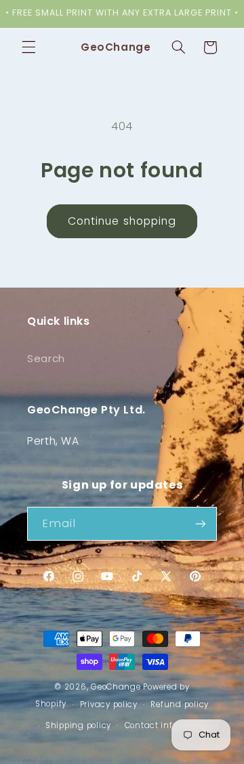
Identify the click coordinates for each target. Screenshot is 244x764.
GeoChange (116, 686)
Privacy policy (109, 704)
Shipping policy (78, 725)
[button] (28, 47)
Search (46, 358)
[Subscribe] (200, 523)
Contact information (168, 725)
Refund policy (179, 704)
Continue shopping (122, 221)
